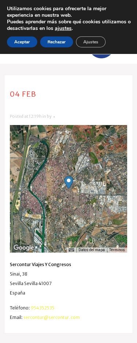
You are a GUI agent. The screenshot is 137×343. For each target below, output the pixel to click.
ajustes (63, 28)
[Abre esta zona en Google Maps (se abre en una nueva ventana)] (24, 248)
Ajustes (90, 42)
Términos (117, 250)
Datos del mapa (92, 250)
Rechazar (56, 42)
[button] (68, 182)
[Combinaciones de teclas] (71, 250)
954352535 (42, 308)
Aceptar (22, 42)
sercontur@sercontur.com (51, 317)
